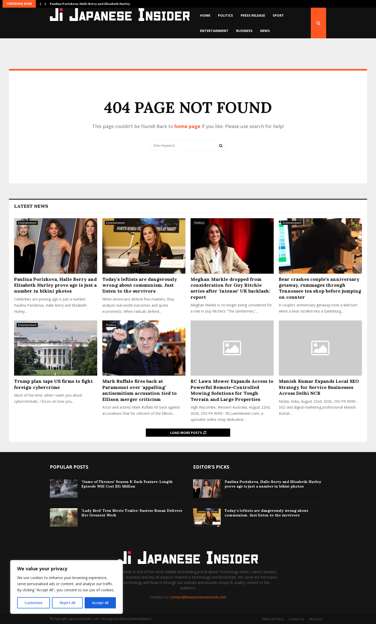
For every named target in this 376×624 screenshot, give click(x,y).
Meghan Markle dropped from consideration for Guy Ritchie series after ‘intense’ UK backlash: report (230, 288)
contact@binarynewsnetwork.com (198, 597)
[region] (66, 587)
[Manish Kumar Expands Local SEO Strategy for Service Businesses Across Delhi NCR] (320, 348)
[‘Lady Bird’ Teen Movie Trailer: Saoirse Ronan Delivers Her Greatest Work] (64, 517)
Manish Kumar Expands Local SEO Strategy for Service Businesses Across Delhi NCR (319, 387)
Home (205, 15)
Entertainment (214, 30)
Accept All (100, 602)
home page (187, 126)
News (265, 30)
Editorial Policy (272, 619)
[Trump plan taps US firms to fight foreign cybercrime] (55, 348)
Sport (278, 15)
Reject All (67, 602)
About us (315, 619)
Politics (225, 15)
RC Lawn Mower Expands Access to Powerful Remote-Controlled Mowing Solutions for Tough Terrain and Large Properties (232, 390)
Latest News (31, 206)
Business (244, 30)
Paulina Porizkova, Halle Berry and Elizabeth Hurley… (91, 4)
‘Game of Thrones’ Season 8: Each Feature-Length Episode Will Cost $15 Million (127, 484)
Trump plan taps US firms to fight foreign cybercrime (53, 384)
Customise (33, 602)
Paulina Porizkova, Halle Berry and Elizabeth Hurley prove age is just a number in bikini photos (55, 285)
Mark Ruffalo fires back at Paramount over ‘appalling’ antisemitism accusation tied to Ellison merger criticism (139, 390)
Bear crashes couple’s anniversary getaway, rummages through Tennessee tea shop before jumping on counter (320, 288)
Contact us (296, 619)
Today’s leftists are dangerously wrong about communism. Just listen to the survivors (139, 285)
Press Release (253, 15)
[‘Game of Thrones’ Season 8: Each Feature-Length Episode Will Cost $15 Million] (64, 488)
